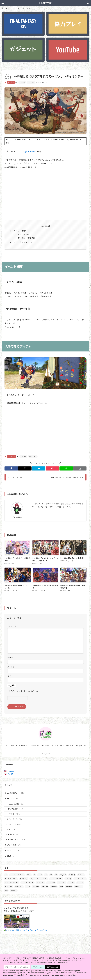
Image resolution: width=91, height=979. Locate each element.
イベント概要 (19, 230)
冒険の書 (13, 834)
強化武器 (45, 887)
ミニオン (80, 883)
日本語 (10, 774)
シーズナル (11, 82)
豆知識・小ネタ (16, 839)
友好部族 (36, 887)
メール (10, 667)
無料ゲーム (78, 887)
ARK (6, 875)
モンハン (13, 850)
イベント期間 (23, 234)
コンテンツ (14, 824)
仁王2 (28, 887)
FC (34, 875)
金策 (6, 890)
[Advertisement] (45, 194)
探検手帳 (54, 887)
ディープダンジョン (11, 883)
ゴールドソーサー (56, 879)
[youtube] (48, 753)
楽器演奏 (69, 887)
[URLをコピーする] (79, 468)
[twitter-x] (42, 753)
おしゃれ (63, 875)
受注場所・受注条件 (26, 238)
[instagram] (45, 753)
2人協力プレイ (15, 793)
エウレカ (72, 875)
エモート (81, 875)
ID (12, 829)
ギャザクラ (23, 879)
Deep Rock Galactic (17, 875)
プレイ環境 (14, 844)
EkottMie (45, 2)
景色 (61, 887)
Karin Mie (17, 517)
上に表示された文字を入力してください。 (23, 691)
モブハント (8, 887)
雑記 (11, 856)
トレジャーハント (27, 883)
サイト (9, 676)
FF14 (12, 798)
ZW (56, 875)
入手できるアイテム (22, 242)
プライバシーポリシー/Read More (17, 967)
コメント (11, 626)
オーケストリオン (11, 879)
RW (51, 875)
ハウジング (31, 82)
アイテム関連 (15, 809)
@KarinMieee (31, 151)
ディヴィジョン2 (80, 879)
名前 (10, 658)
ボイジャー (61, 883)
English (10, 771)
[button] (11, 468)
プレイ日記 (51, 883)
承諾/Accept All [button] (52, 967)
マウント (71, 883)
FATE (29, 875)
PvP (46, 875)
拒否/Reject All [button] (37, 967)
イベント (14, 814)
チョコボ (22, 82)
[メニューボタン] (3, 3)
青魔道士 (14, 890)
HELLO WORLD (16, 804)
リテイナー (19, 887)
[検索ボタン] (88, 3)
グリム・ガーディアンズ (38, 879)
